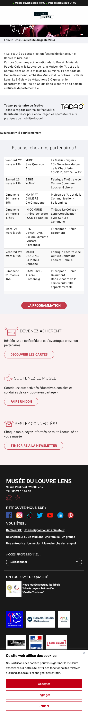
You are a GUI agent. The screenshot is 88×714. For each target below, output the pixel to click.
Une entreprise (15, 543)
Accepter (44, 684)
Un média (33, 543)
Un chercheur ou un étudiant (24, 536)
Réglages (44, 695)
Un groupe (68, 536)
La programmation (44, 305)
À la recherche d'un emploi (59, 543)
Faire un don (21, 401)
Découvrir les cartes (29, 354)
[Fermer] (83, 653)
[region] (44, 681)
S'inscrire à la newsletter (33, 446)
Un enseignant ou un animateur (44, 530)
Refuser (44, 706)
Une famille (52, 536)
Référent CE (14, 530)
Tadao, (9, 105)
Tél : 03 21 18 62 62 (18, 491)
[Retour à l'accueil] (44, 15)
